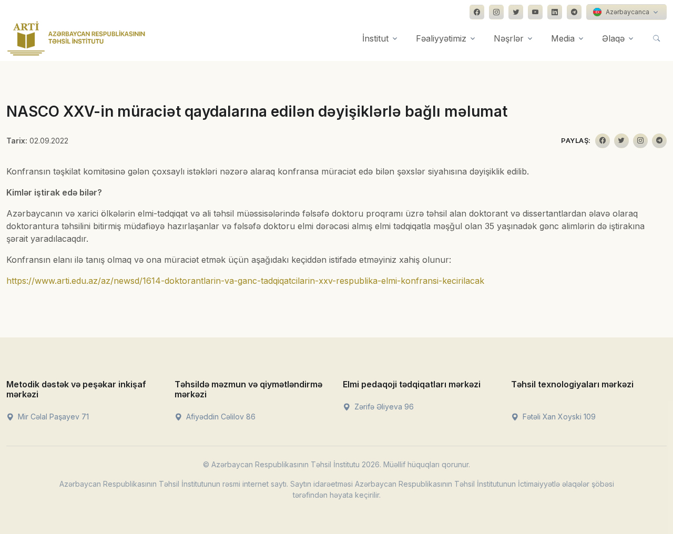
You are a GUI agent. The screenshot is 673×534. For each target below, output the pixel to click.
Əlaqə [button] (613, 38)
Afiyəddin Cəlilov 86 (220, 416)
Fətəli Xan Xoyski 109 (558, 416)
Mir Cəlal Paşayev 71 (52, 416)
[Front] (76, 38)
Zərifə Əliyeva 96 (383, 406)
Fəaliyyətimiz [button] (441, 38)
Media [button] (563, 38)
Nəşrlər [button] (509, 38)
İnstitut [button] (375, 38)
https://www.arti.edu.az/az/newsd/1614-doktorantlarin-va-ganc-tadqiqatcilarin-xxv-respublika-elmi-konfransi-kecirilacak (245, 280)
